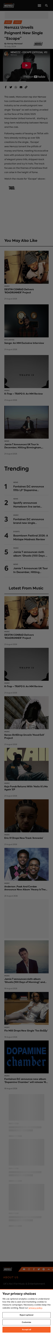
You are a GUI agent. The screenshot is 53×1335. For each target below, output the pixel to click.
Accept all (26, 1330)
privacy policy (35, 1308)
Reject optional (26, 1315)
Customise (26, 1322)
